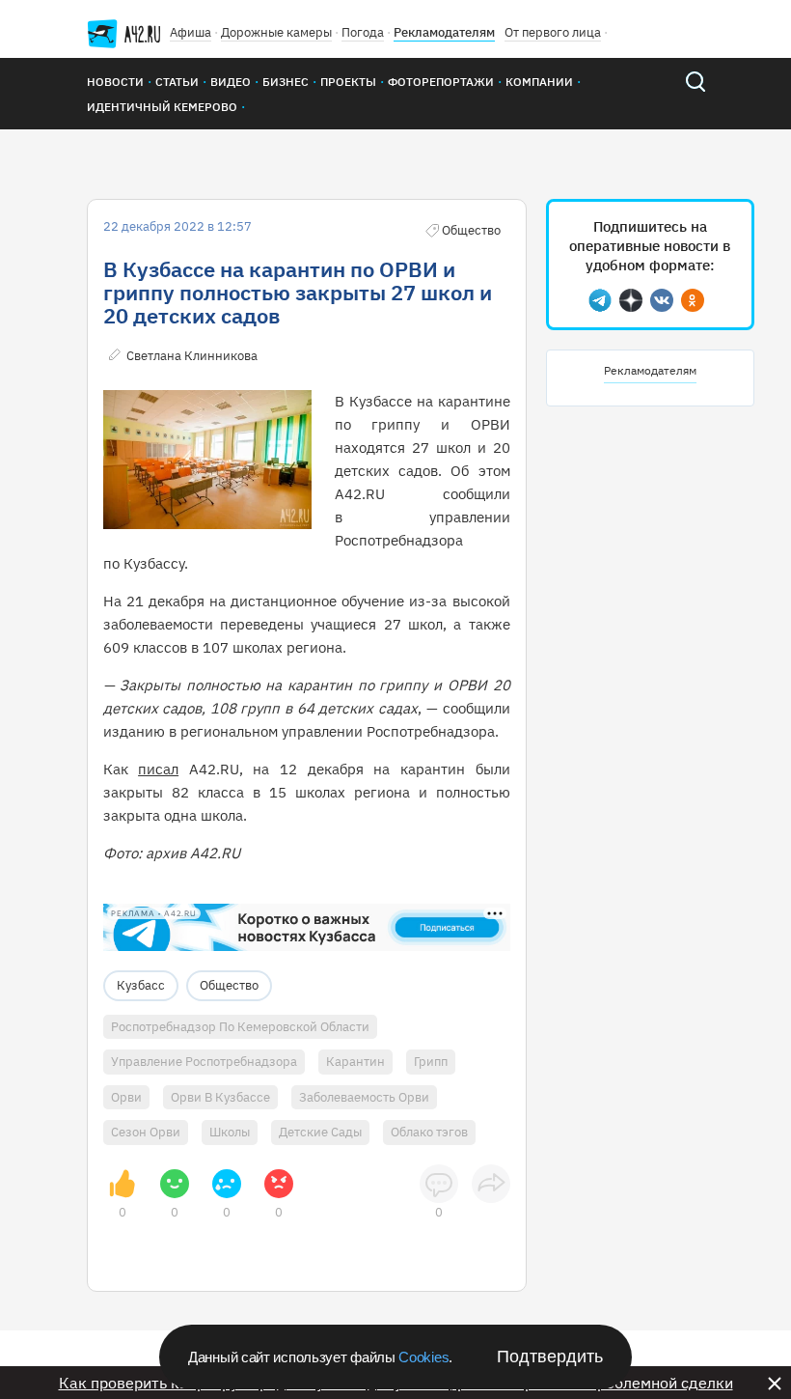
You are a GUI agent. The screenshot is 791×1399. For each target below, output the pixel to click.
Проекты (348, 81)
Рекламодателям (444, 32)
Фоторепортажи (441, 81)
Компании (539, 81)
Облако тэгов (429, 1132)
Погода (362, 32)
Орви (126, 1097)
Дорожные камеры (276, 32)
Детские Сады (320, 1132)
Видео (230, 81)
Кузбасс (141, 985)
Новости (115, 81)
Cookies (423, 1357)
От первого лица (553, 32)
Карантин (355, 1061)
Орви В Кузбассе (220, 1097)
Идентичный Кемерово (162, 106)
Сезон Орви (145, 1132)
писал (158, 769)
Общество (229, 985)
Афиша (190, 32)
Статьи (177, 81)
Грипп (431, 1061)
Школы (229, 1132)
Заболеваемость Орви (364, 1097)
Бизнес (285, 81)
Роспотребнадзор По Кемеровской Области (240, 1027)
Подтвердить (550, 1356)
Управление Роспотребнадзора (204, 1061)
